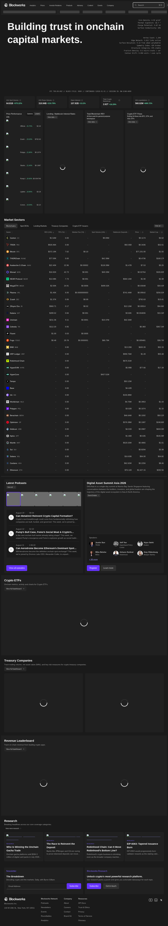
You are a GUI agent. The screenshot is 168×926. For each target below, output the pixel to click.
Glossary (82, 920)
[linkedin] (156, 900)
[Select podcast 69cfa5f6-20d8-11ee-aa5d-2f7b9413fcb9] (42, 499)
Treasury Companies (59, 226)
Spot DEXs (24, 226)
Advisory (80, 5)
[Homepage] (14, 5)
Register (93, 568)
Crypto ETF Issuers (80, 226)
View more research (12, 828)
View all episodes (17, 568)
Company (110, 5)
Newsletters (46, 907)
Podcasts (45, 903)
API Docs (82, 903)
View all (157, 226)
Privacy (81, 912)
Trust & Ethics (84, 907)
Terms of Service (85, 916)
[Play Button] (11, 517)
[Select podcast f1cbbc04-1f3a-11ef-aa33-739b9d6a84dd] (70, 499)
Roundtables (46, 916)
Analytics (33, 5)
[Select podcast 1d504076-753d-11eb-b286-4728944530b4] (56, 499)
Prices (42, 5)
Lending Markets (40, 226)
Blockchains (10, 226)
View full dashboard (13, 589)
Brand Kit (68, 916)
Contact (67, 912)
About (66, 903)
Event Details (92, 495)
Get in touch (111, 886)
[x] (161, 900)
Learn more (108, 568)
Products (69, 5)
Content (90, 5)
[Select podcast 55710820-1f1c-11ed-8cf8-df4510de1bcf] (27, 499)
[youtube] (150, 900)
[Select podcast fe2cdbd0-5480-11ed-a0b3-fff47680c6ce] (13, 499)
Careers (67, 907)
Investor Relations (55, 5)
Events (100, 5)
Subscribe (73, 886)
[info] (20, 100)
